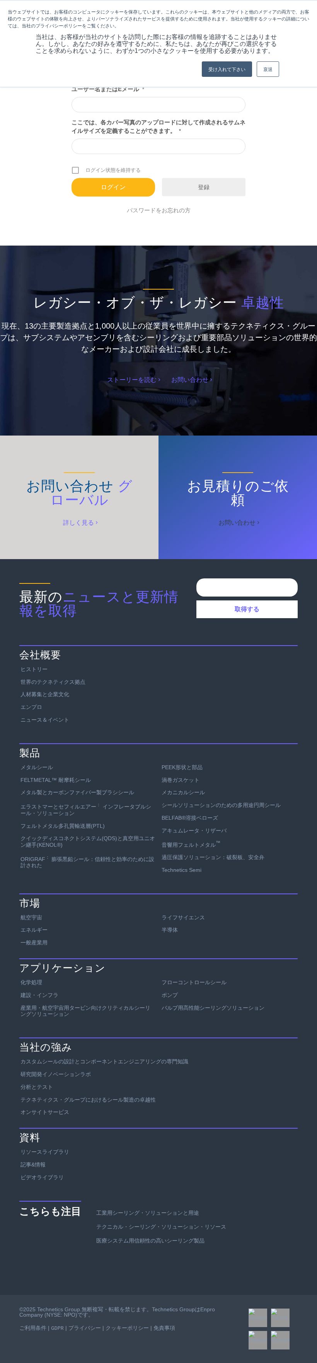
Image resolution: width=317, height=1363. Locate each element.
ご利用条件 (32, 1327)
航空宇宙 (31, 917)
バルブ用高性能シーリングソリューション (213, 1008)
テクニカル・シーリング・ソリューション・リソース (161, 1227)
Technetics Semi (181, 870)
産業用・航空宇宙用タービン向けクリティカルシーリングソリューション (85, 1011)
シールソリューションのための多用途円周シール (221, 805)
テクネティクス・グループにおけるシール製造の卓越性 (88, 1100)
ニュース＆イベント (44, 720)
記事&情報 (33, 1164)
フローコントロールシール (194, 982)
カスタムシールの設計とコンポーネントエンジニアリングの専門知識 (104, 1061)
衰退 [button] (268, 69)
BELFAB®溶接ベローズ (190, 818)
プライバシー (84, 1327)
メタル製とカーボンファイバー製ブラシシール (77, 792)
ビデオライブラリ (42, 1177)
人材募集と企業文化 (44, 694)
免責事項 (164, 1327)
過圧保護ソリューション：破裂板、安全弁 (213, 857)
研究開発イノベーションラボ (55, 1074)
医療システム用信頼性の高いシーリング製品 (150, 1241)
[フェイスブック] (258, 1318)
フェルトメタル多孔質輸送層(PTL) (62, 826)
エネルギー (34, 930)
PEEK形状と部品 (182, 767)
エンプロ (31, 707)
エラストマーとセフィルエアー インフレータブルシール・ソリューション (85, 809)
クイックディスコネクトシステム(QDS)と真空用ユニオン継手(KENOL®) (87, 841)
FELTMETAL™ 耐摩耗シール (55, 780)
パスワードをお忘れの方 (159, 210)
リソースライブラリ (44, 1152)
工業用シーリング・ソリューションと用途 (147, 1213)
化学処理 (31, 982)
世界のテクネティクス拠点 (52, 682)
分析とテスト (36, 1087)
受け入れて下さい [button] (226, 69)
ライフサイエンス (183, 917)
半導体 (170, 930)
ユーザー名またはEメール (108, 89)
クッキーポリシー (127, 1327)
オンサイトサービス (44, 1112)
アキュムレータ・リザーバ (194, 830)
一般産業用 (34, 942)
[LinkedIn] (258, 1340)
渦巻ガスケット (180, 780)
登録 (204, 187)
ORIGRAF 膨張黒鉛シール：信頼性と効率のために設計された (87, 861)
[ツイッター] (280, 1318)
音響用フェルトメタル (191, 844)
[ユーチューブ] (280, 1340)
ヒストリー (34, 669)
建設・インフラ (39, 995)
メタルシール (36, 767)
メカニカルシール (183, 792)
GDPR (57, 1327)
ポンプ (170, 995)
